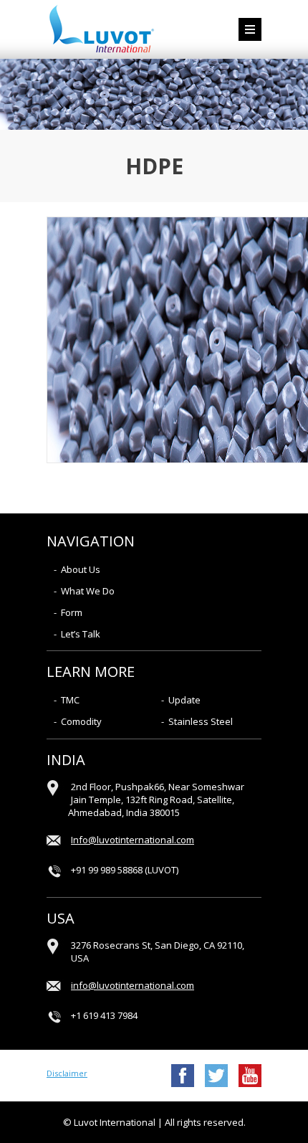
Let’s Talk (80, 633)
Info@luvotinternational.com (132, 839)
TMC (70, 699)
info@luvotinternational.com (132, 985)
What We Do (88, 590)
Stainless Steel (200, 721)
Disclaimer (67, 1073)
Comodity (81, 721)
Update (184, 699)
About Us (80, 569)
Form (71, 612)
